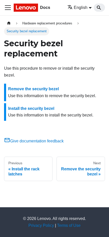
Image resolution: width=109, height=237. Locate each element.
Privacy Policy (41, 225)
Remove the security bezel (33, 89)
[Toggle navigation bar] (8, 7)
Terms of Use (69, 225)
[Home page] (9, 23)
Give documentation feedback (37, 141)
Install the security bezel (31, 108)
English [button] (80, 7)
